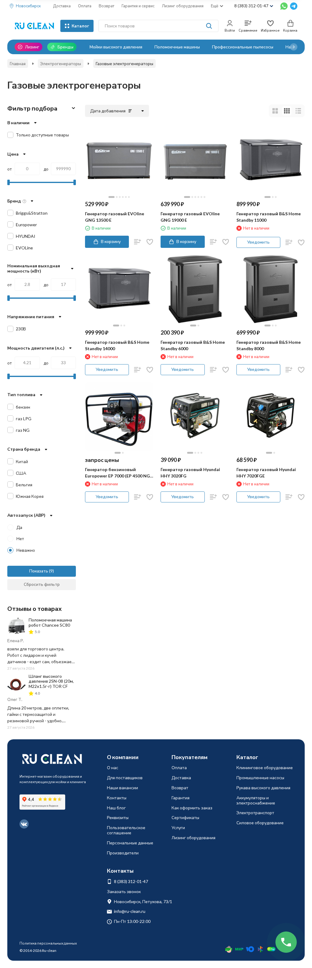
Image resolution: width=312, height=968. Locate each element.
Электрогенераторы (60, 63)
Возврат (106, 5)
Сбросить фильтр (42, 584)
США (21, 473)
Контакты (116, 797)
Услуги (178, 827)
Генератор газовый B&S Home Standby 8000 (268, 345)
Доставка (62, 5)
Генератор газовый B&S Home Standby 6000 (193, 345)
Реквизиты (118, 817)
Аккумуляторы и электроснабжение (255, 800)
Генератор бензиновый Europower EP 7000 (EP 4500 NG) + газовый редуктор (118, 473)
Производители (123, 852)
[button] (293, 47)
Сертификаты (185, 817)
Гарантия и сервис (138, 5)
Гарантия (181, 797)
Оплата (84, 5)
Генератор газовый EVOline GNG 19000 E (190, 217)
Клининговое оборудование (264, 767)
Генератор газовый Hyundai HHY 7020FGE (266, 472)
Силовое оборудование (260, 822)
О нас (112, 767)
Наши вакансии (122, 787)
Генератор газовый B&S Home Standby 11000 (268, 217)
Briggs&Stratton (32, 213)
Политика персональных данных (48, 943)
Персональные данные (130, 842)
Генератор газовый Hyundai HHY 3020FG (190, 472)
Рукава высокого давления (263, 787)
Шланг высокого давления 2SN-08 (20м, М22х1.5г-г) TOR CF (51, 681)
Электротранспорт (255, 812)
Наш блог (116, 807)
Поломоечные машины (177, 46)
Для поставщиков (125, 777)
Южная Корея (30, 496)
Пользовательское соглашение (126, 830)
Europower (26, 224)
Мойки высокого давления (116, 46)
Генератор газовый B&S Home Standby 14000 (117, 345)
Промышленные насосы (260, 777)
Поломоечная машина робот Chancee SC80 (50, 622)
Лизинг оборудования (183, 5)
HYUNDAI (25, 236)
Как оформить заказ (192, 807)
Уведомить (258, 242)
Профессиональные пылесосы (242, 46)
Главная (18, 63)
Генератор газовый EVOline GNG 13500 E (114, 217)
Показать (38, 570)
